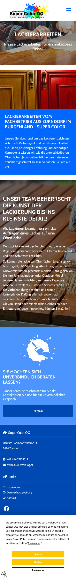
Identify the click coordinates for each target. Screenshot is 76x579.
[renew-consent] (4, 574)
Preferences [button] (34, 543)
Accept (38, 554)
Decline (38, 562)
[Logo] (29, 10)
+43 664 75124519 (17, 459)
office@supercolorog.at (20, 465)
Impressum (13, 487)
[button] (64, 11)
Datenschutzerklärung (19, 492)
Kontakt (11, 498)
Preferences (38, 570)
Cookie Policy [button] (19, 539)
